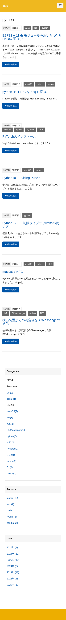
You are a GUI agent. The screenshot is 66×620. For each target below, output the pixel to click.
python (45, 28)
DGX (41, 130)
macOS (28, 84)
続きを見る (12, 64)
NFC (50, 264)
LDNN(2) (11, 473)
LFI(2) (10, 392)
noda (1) (11, 510)
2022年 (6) (12, 578)
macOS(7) (12, 411)
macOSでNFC (12, 271)
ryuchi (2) (12, 516)
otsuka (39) (13, 523)
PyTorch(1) (12, 448)
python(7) (12, 436)
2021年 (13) (13, 584)
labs (5, 5)
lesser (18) (12, 498)
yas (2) (10, 504)
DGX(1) (11, 455)
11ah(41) (11, 398)
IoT (35, 28)
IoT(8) (10, 417)
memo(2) (11, 461)
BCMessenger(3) (16, 430)
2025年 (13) (13, 560)
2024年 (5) (12, 566)
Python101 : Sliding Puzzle (21, 178)
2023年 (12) (13, 572)
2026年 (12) (13, 553)
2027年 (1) (12, 547)
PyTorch (30, 130)
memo (51, 84)
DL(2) (10, 467)
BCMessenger (18, 313)
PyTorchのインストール (19, 136)
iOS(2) (10, 423)
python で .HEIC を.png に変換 (24, 92)
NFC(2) (11, 442)
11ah (27, 28)
